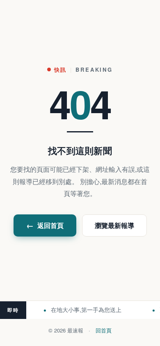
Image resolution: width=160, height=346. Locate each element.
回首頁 (104, 330)
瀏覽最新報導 (114, 225)
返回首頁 (45, 225)
